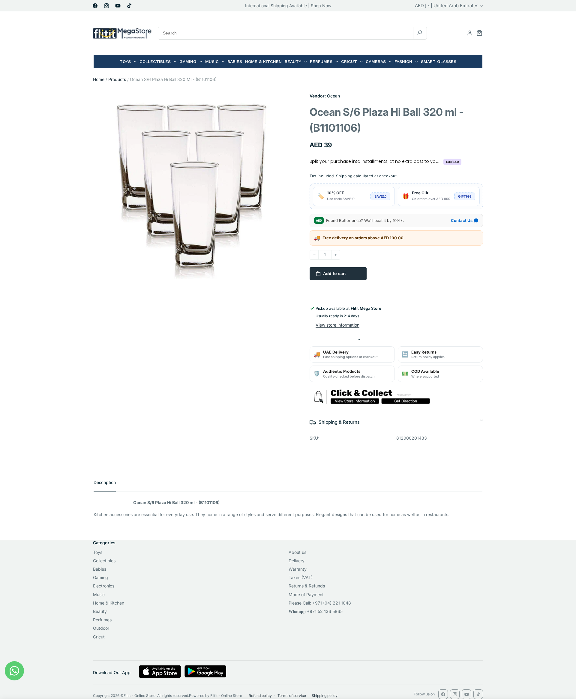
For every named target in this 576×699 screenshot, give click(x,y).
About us (297, 552)
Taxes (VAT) (301, 577)
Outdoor (101, 628)
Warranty (298, 569)
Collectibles (104, 560)
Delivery (296, 560)
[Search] (419, 33)
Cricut (99, 636)
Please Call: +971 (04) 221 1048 (320, 602)
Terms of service (292, 695)
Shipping (344, 176)
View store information (337, 324)
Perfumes (102, 619)
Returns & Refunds (307, 585)
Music (99, 594)
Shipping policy (325, 695)
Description (105, 482)
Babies (99, 569)
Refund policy (260, 695)
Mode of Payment (306, 594)
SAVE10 (380, 196)
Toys (97, 552)
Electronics (103, 585)
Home (98, 79)
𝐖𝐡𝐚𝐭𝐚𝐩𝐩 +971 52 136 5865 (316, 611)
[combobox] (292, 33)
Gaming (100, 577)
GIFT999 (464, 196)
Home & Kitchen (108, 602)
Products (117, 79)
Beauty (100, 611)
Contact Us (461, 220)
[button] (479, 33)
